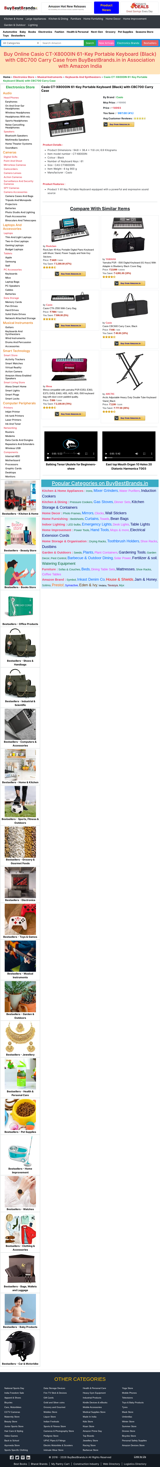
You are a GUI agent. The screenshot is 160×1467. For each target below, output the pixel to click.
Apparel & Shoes (12, 1397)
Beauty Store (10, 1421)
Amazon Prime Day (92, 1431)
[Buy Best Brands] (21, 7)
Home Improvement (135, 18)
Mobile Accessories (92, 1407)
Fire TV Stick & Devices (55, 1393)
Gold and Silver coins (54, 1402)
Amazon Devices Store (133, 1445)
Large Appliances (36, 18)
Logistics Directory (135, 1463)
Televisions (127, 1397)
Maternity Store (12, 1416)
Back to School (11, 1440)
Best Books (20, 1463)
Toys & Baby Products (133, 1402)
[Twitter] (17, 1457)
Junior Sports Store (13, 1426)
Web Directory (111, 1463)
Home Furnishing (93, 18)
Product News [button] (106, 7)
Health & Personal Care (94, 1388)
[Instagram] (22, 1457)
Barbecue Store (90, 1450)
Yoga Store (127, 1388)
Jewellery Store (90, 1440)
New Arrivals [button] (106, 43)
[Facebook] (11, 1457)
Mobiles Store (50, 1412)
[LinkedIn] (28, 1457)
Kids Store (88, 1421)
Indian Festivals (51, 1421)
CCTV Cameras (12, 1412)
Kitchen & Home (13, 18)
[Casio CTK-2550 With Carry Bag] (70, 296)
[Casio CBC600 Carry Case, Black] (129, 305)
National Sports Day (14, 1388)
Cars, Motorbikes (12, 1407)
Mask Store (127, 1412)
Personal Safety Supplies (134, 1440)
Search (90, 43)
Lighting (33, 24)
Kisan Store (88, 1426)
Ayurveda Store (12, 1445)
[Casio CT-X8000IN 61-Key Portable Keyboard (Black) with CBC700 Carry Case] (67, 118)
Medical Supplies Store (94, 1412)
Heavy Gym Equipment (94, 1393)
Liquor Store (50, 1416)
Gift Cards (49, 1397)
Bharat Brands (39, 1463)
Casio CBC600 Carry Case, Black (119, 326)
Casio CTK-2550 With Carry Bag (59, 308)
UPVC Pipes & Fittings (54, 1440)
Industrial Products (92, 1397)
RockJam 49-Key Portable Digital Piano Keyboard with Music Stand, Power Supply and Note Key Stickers (68, 253)
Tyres (125, 1407)
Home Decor (113, 18)
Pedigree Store (51, 1436)
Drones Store (128, 1431)
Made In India (89, 1416)
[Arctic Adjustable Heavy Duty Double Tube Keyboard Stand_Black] (129, 371)
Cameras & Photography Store (59, 1431)
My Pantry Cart (60, 1463)
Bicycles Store (129, 1436)
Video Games (11, 1436)
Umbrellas (127, 1416)
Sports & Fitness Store (55, 1426)
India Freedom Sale (14, 1393)
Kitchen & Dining (58, 18)
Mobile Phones (129, 1393)
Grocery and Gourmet (54, 1407)
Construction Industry (86, 1463)
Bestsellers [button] (150, 43)
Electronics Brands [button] (128, 43)
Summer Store (129, 1426)
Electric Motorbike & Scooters (58, 1445)
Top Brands (88, 1436)
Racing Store (89, 1445)
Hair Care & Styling (13, 1431)
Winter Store (128, 1421)
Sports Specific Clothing (16, 1450)
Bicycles (8, 1402)
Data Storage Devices (54, 1388)
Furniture (76, 18)
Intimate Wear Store (53, 1450)
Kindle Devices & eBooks (95, 1402)
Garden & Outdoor (15, 24)
